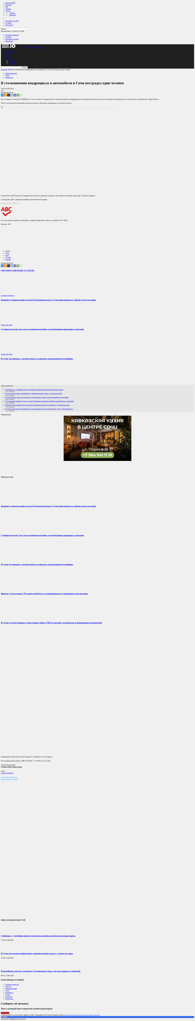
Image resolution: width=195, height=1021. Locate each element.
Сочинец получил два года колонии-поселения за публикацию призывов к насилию (42, 329)
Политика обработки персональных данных (9, 778)
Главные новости (12, 35)
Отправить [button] (5, 1013)
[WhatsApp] (18, 95)
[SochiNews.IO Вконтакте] (97, 373)
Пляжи (12, 13)
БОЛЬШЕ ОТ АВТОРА (24, 270)
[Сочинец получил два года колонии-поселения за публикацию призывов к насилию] (14, 323)
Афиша (8, 9)
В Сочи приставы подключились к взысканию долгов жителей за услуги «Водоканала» (39, 409)
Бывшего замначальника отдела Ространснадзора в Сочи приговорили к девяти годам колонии (48, 300)
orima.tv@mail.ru (7, 773)
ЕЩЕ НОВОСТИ (8, 270)
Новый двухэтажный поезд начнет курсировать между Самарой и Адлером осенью (37, 405)
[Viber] (15, 95)
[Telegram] (11, 95)
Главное (8, 5)
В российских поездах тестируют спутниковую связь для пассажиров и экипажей (36, 397)
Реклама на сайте (12, 21)
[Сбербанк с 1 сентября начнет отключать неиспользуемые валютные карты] (6, 931)
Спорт (7, 11)
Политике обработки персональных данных (83, 1015)
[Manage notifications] (5, 1016)
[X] (8, 95)
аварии (8, 259)
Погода (8, 986)
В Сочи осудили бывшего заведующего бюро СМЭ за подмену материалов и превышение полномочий (51, 623)
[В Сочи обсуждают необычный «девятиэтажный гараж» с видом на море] (6, 949)
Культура (8, 997)
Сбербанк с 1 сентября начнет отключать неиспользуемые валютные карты (34, 390)
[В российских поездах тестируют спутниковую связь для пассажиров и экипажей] (6, 967)
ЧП (6, 7)
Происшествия (11, 73)
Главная (4, 70)
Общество (9, 77)
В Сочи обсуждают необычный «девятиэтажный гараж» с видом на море (33, 393)
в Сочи (8, 257)
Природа (12, 15)
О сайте (8, 23)
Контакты (9, 25)
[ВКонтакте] (2, 95)
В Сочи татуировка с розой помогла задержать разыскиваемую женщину (37, 358)
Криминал (9, 993)
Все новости (10, 3)
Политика (9, 999)
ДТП (7, 75)
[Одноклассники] (5, 95)
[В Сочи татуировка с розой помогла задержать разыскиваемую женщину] (14, 352)
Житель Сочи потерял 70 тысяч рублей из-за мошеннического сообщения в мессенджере (44, 593)
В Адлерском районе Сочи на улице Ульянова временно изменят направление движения (39, 401)
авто (7, 255)
